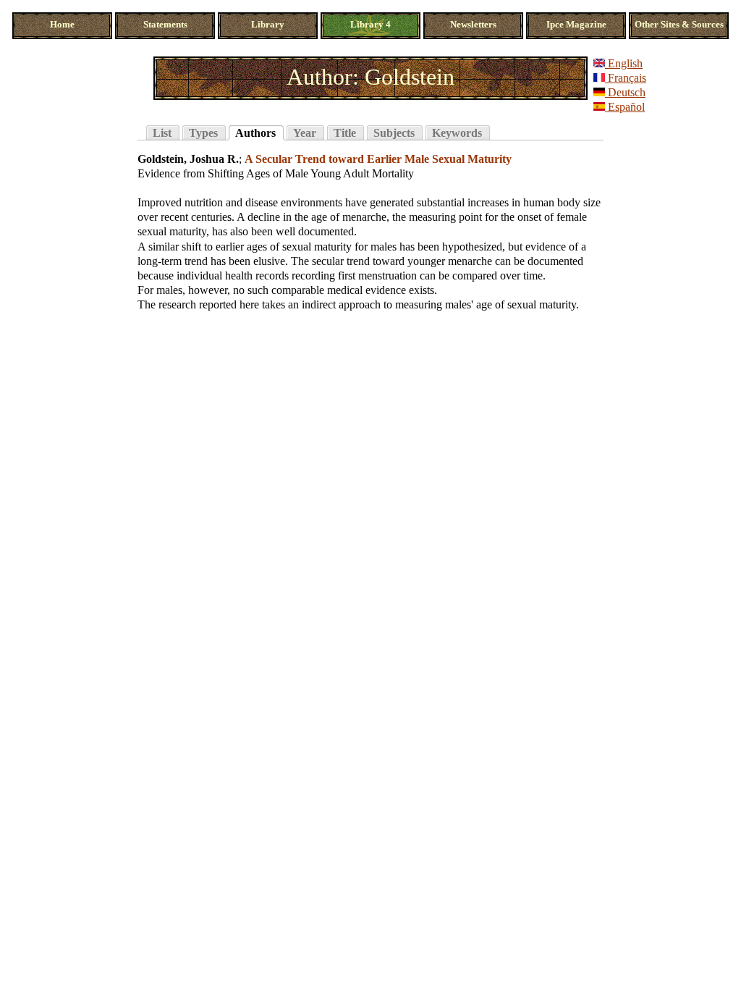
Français (625, 78)
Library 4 (370, 25)
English (624, 63)
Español (625, 107)
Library (267, 25)
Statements (165, 25)
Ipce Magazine (576, 25)
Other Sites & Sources (679, 25)
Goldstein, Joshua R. (188, 159)
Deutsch (625, 92)
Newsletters (473, 25)
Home (62, 25)
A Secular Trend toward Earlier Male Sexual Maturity (378, 159)
